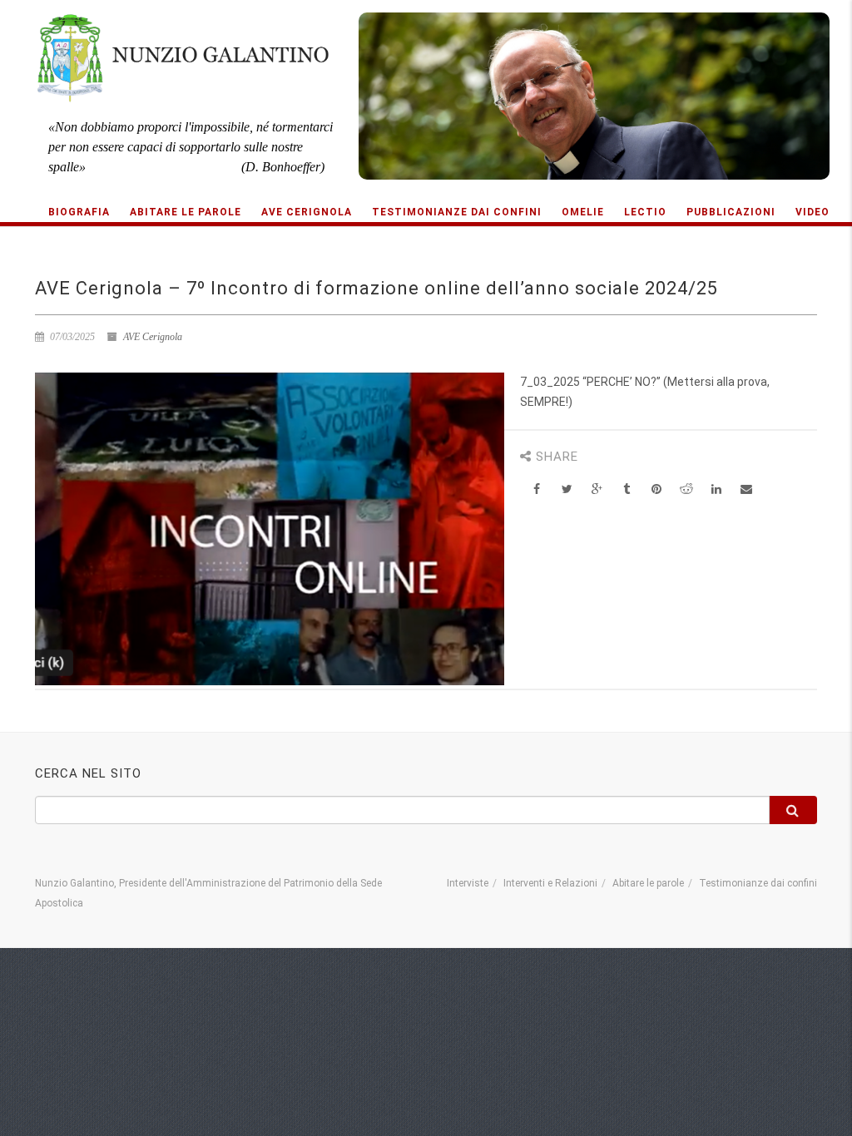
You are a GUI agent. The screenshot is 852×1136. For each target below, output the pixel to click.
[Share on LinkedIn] (716, 489)
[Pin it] (656, 489)
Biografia (79, 212)
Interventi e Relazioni (550, 883)
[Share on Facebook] (537, 489)
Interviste (467, 883)
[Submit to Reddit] (686, 489)
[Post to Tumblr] (627, 489)
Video (812, 212)
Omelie (583, 212)
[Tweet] (567, 489)
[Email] (746, 489)
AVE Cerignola (306, 212)
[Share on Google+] (597, 489)
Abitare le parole (185, 212)
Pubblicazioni (730, 212)
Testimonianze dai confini (457, 212)
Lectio (645, 212)
